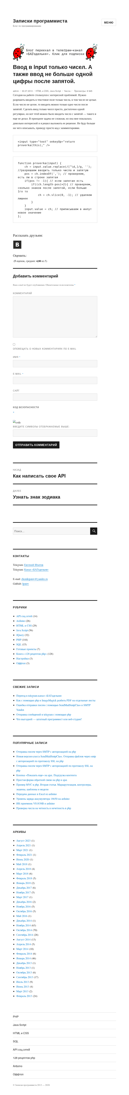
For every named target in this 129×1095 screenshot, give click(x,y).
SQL (19, 644)
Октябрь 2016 (24, 911)
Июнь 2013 (22, 986)
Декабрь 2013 (24, 963)
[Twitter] (29, 241)
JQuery (20, 635)
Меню (109, 22)
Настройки (22, 658)
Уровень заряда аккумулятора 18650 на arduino (43, 798)
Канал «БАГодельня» (36, 569)
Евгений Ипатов (33, 565)
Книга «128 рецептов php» (31, 653)
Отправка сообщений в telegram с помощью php (43, 714)
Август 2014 (23, 939)
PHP (18, 639)
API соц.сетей (24, 616)
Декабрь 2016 (24, 901)
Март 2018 (22, 873)
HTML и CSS (42, 90)
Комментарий (22, 293)
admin (16, 90)
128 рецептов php (24, 1058)
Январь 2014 (23, 958)
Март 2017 (22, 897)
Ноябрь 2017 (23, 892)
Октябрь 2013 (24, 972)
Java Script (55, 90)
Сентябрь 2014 (24, 934)
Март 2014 (22, 949)
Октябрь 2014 (24, 930)
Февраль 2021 (24, 854)
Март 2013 (22, 991)
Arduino (20, 620)
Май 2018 (21, 864)
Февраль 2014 (24, 953)
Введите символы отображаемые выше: (41, 426)
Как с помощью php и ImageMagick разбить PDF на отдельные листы (55, 700)
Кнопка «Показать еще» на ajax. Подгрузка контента (46, 775)
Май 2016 (21, 916)
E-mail (18, 373)
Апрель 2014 (23, 944)
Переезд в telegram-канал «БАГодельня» (39, 695)
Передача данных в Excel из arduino (36, 794)
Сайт (16, 390)
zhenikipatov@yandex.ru (34, 579)
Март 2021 (22, 850)
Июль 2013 (22, 982)
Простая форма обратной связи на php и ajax (41, 780)
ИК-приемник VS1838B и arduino (35, 803)
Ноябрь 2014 (23, 925)
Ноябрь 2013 (23, 967)
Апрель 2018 (23, 869)
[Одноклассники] (39, 241)
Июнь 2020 (22, 859)
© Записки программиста (25, 1084)
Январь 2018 (23, 883)
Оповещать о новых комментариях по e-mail (44, 348)
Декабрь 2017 (24, 887)
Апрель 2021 (23, 845)
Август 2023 (23, 840)
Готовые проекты (26, 649)
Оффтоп (21, 663)
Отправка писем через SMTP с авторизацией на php (46, 751)
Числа (67, 90)
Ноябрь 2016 (23, 906)
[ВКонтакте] (18, 241)
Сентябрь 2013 (24, 977)
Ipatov (25, 583)
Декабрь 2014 (24, 920)
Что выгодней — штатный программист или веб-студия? (49, 719)
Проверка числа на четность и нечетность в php (43, 808)
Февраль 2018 (24, 878)
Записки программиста (40, 20)
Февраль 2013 (24, 996)
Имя (16, 356)
